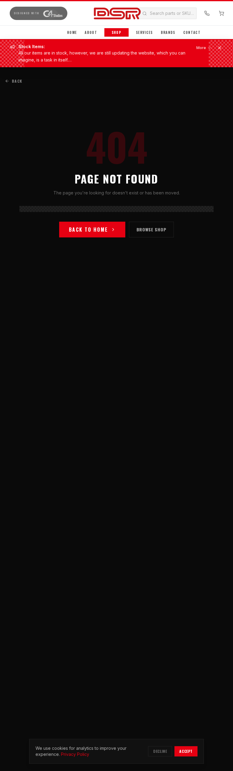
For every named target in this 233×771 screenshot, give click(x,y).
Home (72, 32)
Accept (186, 751)
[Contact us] (207, 13)
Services (144, 32)
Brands (168, 32)
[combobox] (182, 13)
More (201, 47)
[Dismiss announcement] (219, 47)
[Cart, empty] (221, 13)
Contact (192, 32)
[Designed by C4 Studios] (52, 13)
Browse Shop (152, 229)
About (91, 32)
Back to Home (88, 229)
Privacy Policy (75, 754)
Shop (116, 32)
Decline (160, 751)
